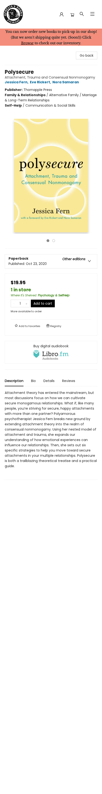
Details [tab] (49, 380)
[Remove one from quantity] (14, 303)
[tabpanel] (51, 435)
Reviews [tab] (68, 380)
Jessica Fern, (17, 82)
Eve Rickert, (41, 82)
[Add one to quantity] (26, 303)
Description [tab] (14, 380)
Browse (27, 43)
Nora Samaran (65, 82)
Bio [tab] (33, 380)
